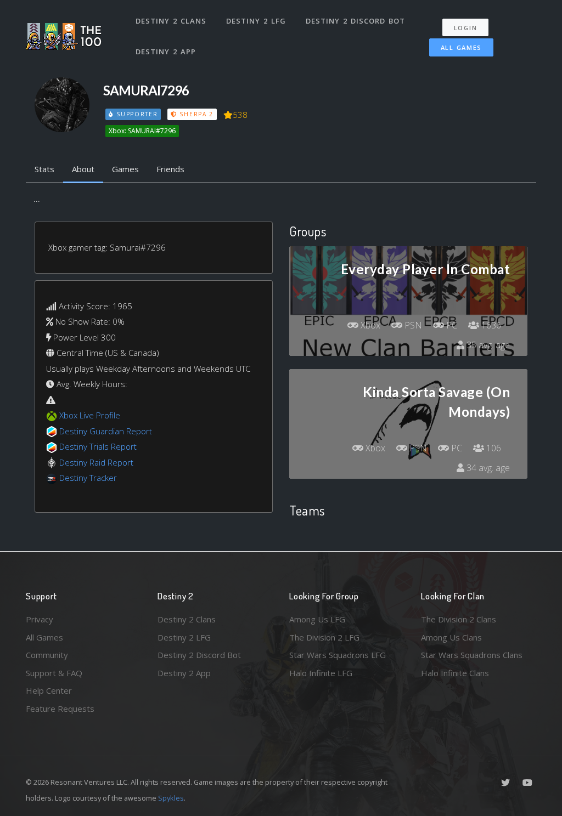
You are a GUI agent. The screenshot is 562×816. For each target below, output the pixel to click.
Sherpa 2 (195, 114)
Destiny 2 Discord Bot (355, 21)
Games (125, 168)
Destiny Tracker (88, 477)
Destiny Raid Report (96, 462)
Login (465, 28)
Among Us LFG (317, 619)
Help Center (49, 690)
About (83, 168)
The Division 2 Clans (458, 619)
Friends (170, 168)
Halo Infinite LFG (320, 672)
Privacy (39, 619)
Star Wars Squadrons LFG (337, 654)
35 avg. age (487, 345)
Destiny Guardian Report (105, 431)
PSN (412, 325)
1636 (490, 325)
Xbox (369, 325)
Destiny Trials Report (98, 446)
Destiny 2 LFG (256, 21)
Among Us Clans (451, 637)
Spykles (171, 798)
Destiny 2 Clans (171, 21)
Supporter (136, 114)
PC (450, 325)
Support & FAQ (54, 672)
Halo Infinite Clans (455, 672)
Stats (44, 168)
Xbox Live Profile (89, 415)
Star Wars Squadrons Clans (471, 654)
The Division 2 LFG (324, 637)
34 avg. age (487, 468)
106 (492, 448)
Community (47, 654)
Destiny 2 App (166, 51)
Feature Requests (60, 708)
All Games (461, 47)
